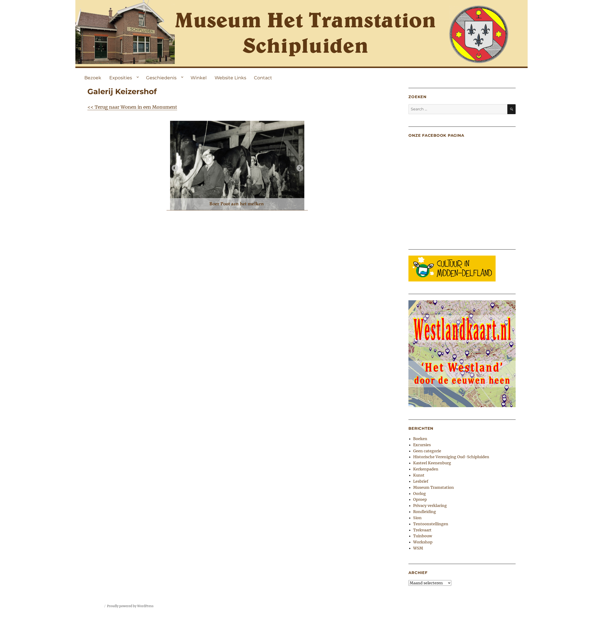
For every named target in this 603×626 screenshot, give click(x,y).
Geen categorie (427, 451)
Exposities (120, 77)
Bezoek (92, 77)
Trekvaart (422, 530)
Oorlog (419, 493)
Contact (263, 77)
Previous (173, 167)
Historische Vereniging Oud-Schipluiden (451, 456)
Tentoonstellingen (430, 524)
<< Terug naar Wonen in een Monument (132, 107)
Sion (417, 517)
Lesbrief (420, 481)
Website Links (230, 77)
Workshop (422, 542)
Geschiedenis (161, 77)
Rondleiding (424, 511)
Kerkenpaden (425, 469)
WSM (418, 548)
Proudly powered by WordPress (130, 606)
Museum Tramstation (433, 487)
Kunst (418, 475)
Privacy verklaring (430, 505)
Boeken (420, 438)
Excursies (422, 444)
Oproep (420, 499)
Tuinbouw (422, 536)
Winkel (199, 77)
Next (298, 167)
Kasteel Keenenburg (432, 463)
